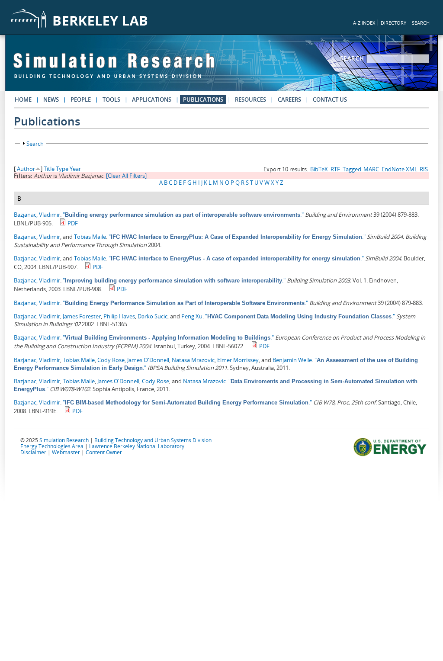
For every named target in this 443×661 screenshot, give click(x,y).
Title (49, 169)
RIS (424, 169)
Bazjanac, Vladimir (37, 214)
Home (23, 99)
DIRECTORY (393, 22)
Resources (250, 99)
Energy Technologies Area (51, 446)
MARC (371, 169)
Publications (203, 99)
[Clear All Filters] (126, 176)
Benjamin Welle (292, 360)
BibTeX (319, 169)
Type (62, 169)
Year (75, 169)
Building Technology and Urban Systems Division (153, 439)
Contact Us (330, 99)
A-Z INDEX (364, 22)
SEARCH (421, 22)
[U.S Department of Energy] (391, 455)
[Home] (113, 70)
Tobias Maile (90, 237)
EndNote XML (399, 169)
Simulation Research (64, 439)
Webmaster (66, 452)
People (81, 99)
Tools (111, 99)
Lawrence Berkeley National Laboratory (136, 446)
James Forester (82, 316)
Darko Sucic (152, 316)
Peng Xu (191, 316)
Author (26, 169)
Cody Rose (111, 360)
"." (183, 214)
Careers (289, 99)
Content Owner (104, 452)
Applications (151, 99)
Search (353, 58)
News (51, 99)
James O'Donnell (148, 360)
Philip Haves (119, 316)
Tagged (352, 169)
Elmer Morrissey (238, 360)
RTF (335, 169)
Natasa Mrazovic (193, 360)
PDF (72, 223)
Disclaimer (33, 452)
